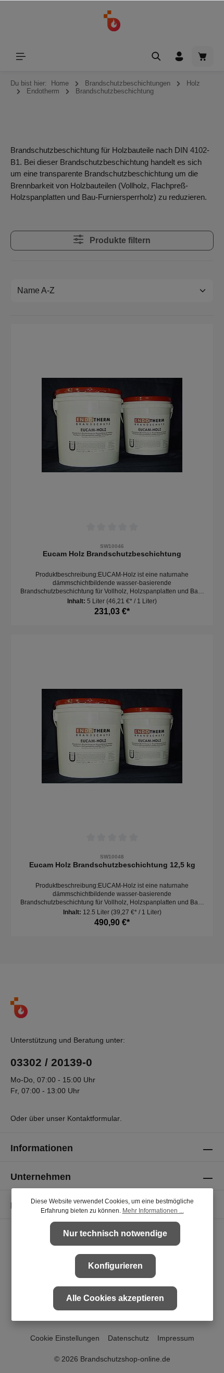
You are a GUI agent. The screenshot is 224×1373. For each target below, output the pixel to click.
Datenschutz (128, 1338)
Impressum (175, 1338)
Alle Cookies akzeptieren (115, 1298)
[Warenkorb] (203, 56)
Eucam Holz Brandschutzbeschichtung (112, 554)
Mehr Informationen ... (153, 1210)
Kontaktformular (93, 1118)
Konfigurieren (115, 1265)
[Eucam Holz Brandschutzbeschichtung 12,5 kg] (112, 736)
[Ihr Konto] (179, 56)
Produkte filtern (119, 240)
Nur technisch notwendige (115, 1233)
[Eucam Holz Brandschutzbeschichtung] (112, 425)
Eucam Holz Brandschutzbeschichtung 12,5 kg (112, 865)
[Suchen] (156, 56)
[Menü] (20, 56)
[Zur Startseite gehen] (112, 20)
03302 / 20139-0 (51, 1062)
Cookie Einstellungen (64, 1338)
